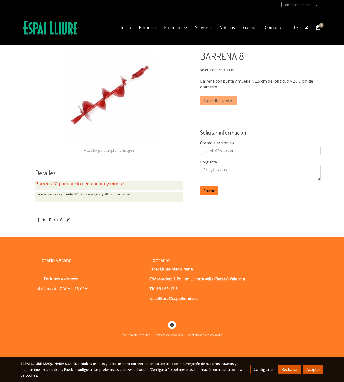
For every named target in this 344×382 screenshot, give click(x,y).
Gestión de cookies (168, 334)
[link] (50, 27)
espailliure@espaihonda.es (173, 298)
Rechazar (290, 369)
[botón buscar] (296, 27)
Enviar (209, 190)
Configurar (263, 369)
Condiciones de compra (204, 334)
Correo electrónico (217, 142)
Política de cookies (136, 334)
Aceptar (313, 369)
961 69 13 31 (168, 288)
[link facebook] (172, 325)
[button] (175, 27)
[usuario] (307, 27)
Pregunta (208, 162)
